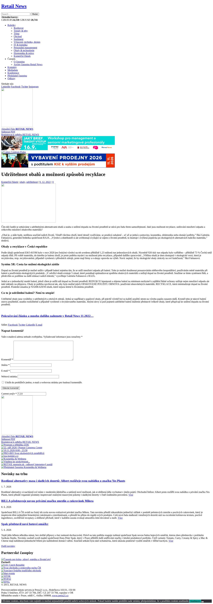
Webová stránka (9, 376)
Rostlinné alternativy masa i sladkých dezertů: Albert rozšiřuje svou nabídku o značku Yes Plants (63, 480)
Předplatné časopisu (17, 75)
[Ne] (202, 601)
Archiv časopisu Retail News (28, 64)
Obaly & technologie (24, 50)
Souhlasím (195, 601)
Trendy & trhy (21, 30)
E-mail (5, 370)
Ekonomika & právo (24, 53)
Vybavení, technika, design (27, 42)
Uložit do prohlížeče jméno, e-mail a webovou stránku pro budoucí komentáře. (43, 382)
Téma (16, 33)
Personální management (25, 47)
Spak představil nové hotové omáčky (24, 524)
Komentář (7, 359)
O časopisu (19, 61)
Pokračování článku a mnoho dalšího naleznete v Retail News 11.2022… (47, 316)
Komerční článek (22, 56)
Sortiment (18, 39)
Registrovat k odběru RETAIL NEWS (20, 134)
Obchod (18, 36)
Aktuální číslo (17, 129)
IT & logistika (20, 44)
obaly (22, 182)
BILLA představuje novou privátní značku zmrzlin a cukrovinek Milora (47, 501)
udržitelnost (32, 182)
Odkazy (11, 78)
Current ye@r (9, 393)
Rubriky (11, 25)
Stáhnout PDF (8, 131)
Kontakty (12, 67)
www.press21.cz (60, 595)
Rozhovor (19, 28)
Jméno (5, 365)
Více (130, 494)
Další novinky (8, 546)
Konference (13, 73)
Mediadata (12, 70)
